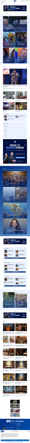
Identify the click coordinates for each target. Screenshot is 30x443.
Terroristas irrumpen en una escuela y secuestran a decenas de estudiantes (22, 269)
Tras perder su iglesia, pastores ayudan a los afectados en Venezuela (20, 110)
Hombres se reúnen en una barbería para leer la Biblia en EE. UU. (22, 255)
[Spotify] (19, 423)
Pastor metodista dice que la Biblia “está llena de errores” (10, 116)
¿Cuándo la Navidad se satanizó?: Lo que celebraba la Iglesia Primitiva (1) (20, 345)
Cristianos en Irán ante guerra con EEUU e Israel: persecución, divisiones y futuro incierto (8, 333)
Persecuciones (6, 126)
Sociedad (5, 125)
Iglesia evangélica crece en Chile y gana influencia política (22, 283)
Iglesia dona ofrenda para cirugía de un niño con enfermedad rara (8, 100)
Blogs (5, 168)
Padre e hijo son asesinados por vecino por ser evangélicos (22, 279)
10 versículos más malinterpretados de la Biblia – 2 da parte (8, 370)
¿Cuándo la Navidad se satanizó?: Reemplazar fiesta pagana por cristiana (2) (9, 345)
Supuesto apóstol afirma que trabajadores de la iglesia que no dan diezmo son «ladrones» (15, 86)
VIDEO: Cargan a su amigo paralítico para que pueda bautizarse (11, 279)
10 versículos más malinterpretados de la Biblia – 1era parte (20, 370)
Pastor (5, 131)
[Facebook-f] (10, 423)
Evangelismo (6, 248)
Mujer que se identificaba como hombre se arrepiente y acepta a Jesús (11, 255)
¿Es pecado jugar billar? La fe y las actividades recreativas (19, 358)
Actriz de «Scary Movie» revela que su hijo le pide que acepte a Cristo (11, 251)
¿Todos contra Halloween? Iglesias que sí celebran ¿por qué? (8, 358)
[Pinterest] (18, 423)
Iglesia (4, 66)
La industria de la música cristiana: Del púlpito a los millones (8, 395)
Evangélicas (5, 135)
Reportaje (4, 321)
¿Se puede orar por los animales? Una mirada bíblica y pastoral (8, 383)
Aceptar (15, 440)
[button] (28, 431)
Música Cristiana (6, 130)
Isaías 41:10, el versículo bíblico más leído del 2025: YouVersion (11, 283)
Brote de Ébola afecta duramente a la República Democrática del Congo (22, 116)
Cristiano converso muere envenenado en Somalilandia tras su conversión (11, 265)
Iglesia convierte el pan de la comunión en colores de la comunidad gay (21, 100)
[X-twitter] (13, 423)
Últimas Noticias (6, 114)
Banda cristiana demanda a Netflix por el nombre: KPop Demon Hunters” (10, 119)
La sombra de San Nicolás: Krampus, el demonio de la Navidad (20, 333)
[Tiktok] (16, 423)
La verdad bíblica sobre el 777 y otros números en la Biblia (20, 383)
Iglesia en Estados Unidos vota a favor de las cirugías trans (8, 110)
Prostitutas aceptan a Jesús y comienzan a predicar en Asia (22, 251)
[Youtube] (11, 423)
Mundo (5, 134)
